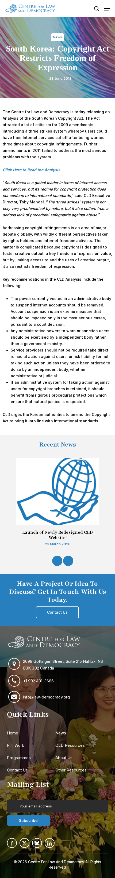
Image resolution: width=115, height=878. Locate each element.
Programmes (19, 757)
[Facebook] (12, 843)
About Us (63, 757)
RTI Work (15, 745)
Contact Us (17, 770)
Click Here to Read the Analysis (31, 169)
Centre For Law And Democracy (56, 861)
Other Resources (71, 770)
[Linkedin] (50, 843)
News (60, 733)
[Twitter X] (24, 843)
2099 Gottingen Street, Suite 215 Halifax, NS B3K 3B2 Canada (63, 665)
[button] (107, 8)
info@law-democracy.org (46, 697)
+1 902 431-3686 (38, 680)
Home (12, 733)
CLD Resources (70, 745)
